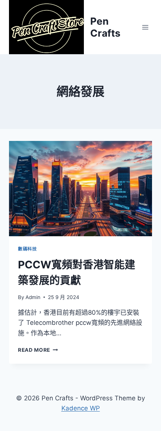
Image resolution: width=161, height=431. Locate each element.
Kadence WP (80, 408)
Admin (32, 297)
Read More (38, 350)
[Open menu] (145, 27)
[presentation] (80, 188)
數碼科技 (27, 249)
